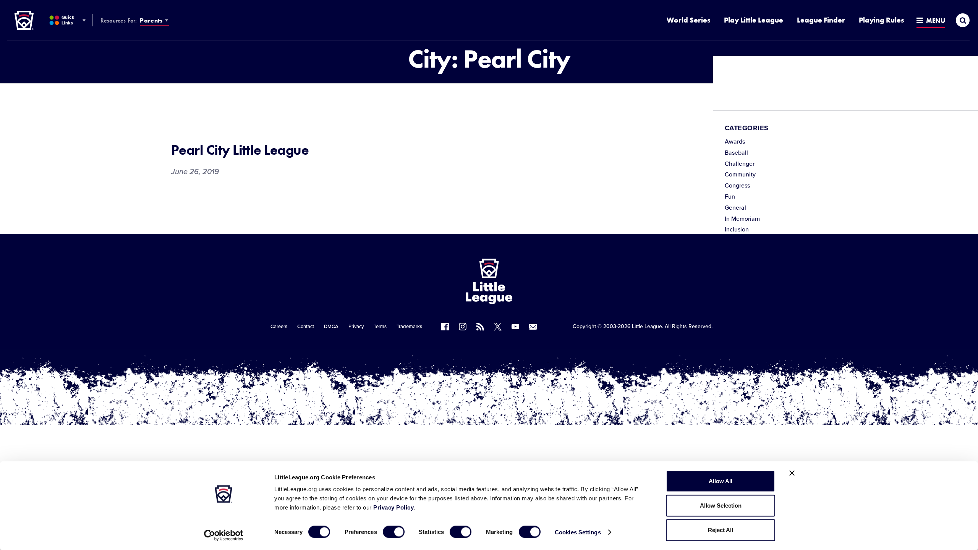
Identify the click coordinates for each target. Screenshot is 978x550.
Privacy (356, 327)
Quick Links (68, 20)
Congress (737, 185)
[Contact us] (533, 326)
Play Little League (753, 20)
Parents (151, 20)
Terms (380, 327)
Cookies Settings (578, 532)
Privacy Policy (393, 507)
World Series (688, 20)
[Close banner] (792, 473)
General (735, 208)
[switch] (394, 532)
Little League (647, 326)
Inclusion (737, 229)
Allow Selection (721, 505)
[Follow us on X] (498, 326)
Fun (730, 197)
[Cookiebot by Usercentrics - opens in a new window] (223, 535)
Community (740, 174)
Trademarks (409, 327)
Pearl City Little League (240, 150)
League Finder (821, 20)
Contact (305, 327)
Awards (735, 142)
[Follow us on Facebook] (445, 326)
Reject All (720, 530)
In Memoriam (742, 219)
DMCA (331, 327)
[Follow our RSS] (480, 326)
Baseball (736, 153)
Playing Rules (881, 20)
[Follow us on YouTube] (515, 326)
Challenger (740, 164)
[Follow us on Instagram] (462, 326)
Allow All (720, 481)
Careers (278, 327)
